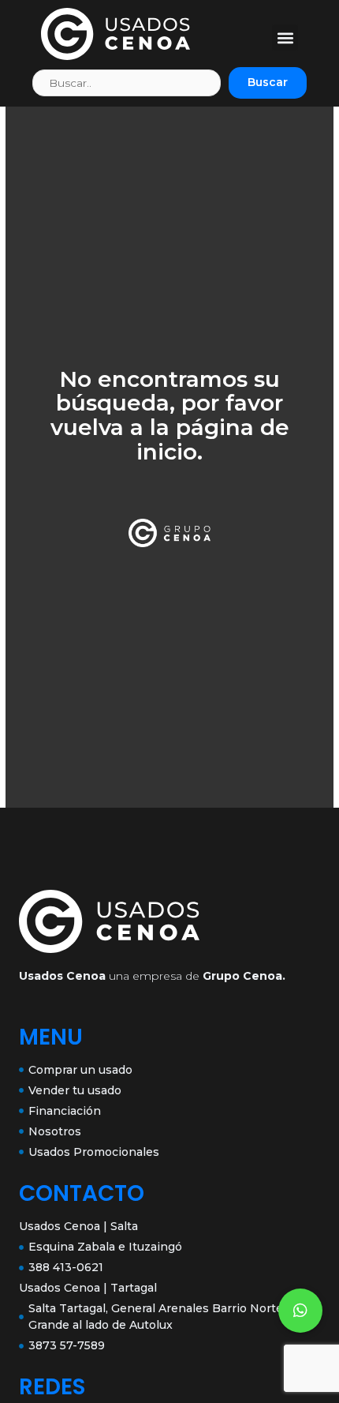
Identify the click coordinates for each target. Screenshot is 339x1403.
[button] (285, 37)
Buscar (268, 82)
